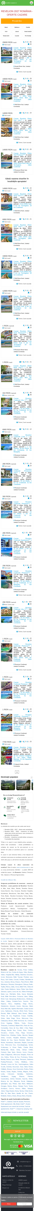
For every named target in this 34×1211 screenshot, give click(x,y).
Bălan (24, 1088)
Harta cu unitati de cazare (7, 1181)
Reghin (24, 1042)
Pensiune (27, 1101)
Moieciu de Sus (6, 972)
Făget (31, 1028)
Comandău (4, 1028)
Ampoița (28, 1096)
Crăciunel (11, 1074)
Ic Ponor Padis (16, 1047)
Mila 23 (3, 1093)
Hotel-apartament (6, 1104)
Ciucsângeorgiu (22, 1045)
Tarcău (22, 1091)
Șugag (14, 1076)
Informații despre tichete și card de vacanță (15, 1112)
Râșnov (21, 1076)
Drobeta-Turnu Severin (20, 1001)
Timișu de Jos (6, 1016)
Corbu (17, 1062)
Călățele (3, 1069)
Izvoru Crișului (28, 1052)
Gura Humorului (18, 1069)
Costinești (11, 1025)
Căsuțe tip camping (22, 1109)
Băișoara (17, 1081)
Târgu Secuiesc (27, 1033)
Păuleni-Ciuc (5, 1035)
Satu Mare (21, 1083)
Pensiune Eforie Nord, (21, 349)
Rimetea (11, 984)
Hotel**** (13, 1109)
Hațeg (8, 1001)
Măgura (25, 1071)
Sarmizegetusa (23, 1064)
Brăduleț (3, 1096)
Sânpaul (30, 1088)
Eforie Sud (4, 999)
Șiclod (31, 1045)
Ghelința (13, 1035)
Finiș (17, 1033)
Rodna (26, 1069)
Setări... (3, 1200)
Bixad (12, 1050)
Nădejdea (30, 1081)
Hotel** (22, 1104)
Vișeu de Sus (14, 1028)
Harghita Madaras (19, 1037)
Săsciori (24, 1035)
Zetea (3, 1018)
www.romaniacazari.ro (24, 867)
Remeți (3, 1013)
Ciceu (17, 987)
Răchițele (13, 994)
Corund (16, 979)
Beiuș (15, 1086)
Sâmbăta (20, 1074)
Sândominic (4, 1006)
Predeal (26, 977)
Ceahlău (30, 1016)
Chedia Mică (28, 1047)
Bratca (10, 1086)
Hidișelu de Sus (6, 1040)
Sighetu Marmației (17, 1008)
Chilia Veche (29, 1091)
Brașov (17, 982)
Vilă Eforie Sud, (19, 104)
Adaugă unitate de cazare (23, 1184)
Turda (23, 1023)
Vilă (14, 1104)
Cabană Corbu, (19, 764)
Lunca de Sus (12, 1064)
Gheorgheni (18, 984)
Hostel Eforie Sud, (20, 66)
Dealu (14, 1096)
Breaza (9, 1069)
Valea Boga (10, 1018)
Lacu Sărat (15, 1059)
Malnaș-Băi (4, 1050)
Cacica (11, 1088)
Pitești (15, 1083)
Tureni (31, 1086)
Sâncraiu (25, 1006)
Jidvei (3, 1091)
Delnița (19, 1071)
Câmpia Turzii (22, 1086)
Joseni (18, 1006)
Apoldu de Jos (22, 1093)
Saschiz (24, 1079)
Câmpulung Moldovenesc (17, 999)
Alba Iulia (7, 1008)
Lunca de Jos (16, 991)
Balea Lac (4, 994)
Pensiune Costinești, (20, 417)
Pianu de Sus (28, 1025)
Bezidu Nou (11, 1030)
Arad (2, 996)
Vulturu (9, 1096)
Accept (24, 1204)
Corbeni (30, 1020)
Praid (25, 970)
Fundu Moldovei (10, 989)
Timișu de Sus (15, 1057)
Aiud (2, 1008)
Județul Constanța (19, 172)
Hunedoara (9, 1042)
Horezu (17, 1088)
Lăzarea (7, 982)
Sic (26, 1020)
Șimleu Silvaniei (15, 1079)
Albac (3, 1001)
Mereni (19, 1052)
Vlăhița (17, 974)
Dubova (30, 1037)
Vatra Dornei (22, 1013)
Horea (17, 1091)
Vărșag (3, 1030)
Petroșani (23, 1059)
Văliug (31, 996)
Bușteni (30, 972)
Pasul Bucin (25, 982)
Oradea (21, 979)
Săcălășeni (4, 1076)
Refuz (9, 1204)
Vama (18, 989)
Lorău (3, 1074)
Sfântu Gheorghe (27, 991)
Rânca (8, 987)
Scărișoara (4, 1047)
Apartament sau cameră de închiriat (12, 1106)
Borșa (13, 982)
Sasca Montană (27, 994)
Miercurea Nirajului (20, 1054)
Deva (18, 1018)
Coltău (19, 1035)
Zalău (12, 987)
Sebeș (6, 1057)
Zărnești (3, 991)
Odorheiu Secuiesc (26, 974)
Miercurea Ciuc (27, 1018)
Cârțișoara (4, 1020)
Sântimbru (29, 1074)
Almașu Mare (21, 1096)
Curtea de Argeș (17, 972)
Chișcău (16, 1011)
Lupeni (9, 991)
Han (31, 1109)
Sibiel (31, 1006)
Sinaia (8, 1071)
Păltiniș (16, 1023)
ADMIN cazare (22, 1180)
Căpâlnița (17, 1004)
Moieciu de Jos (6, 1081)
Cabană (9, 1101)
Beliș (18, 994)
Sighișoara (8, 1011)
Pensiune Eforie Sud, (20, 170)
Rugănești (16, 1016)
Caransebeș (5, 1079)
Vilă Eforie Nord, (19, 211)
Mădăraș (24, 1062)
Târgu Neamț (9, 1091)
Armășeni (4, 1088)
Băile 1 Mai (24, 1028)
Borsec (11, 1020)
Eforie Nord (23, 1011)
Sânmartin (17, 1042)
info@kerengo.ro (25, 1161)
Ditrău (31, 1079)
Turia (21, 1067)
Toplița (3, 987)
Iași (10, 1083)
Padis (31, 984)
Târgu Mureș (28, 1004)
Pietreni (30, 1076)
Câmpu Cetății (27, 1050)
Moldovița (29, 999)
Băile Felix (23, 987)
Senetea (9, 1067)
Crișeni (11, 1033)
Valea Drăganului (6, 1054)
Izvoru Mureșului (6, 977)
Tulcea (30, 1011)
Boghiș (14, 1071)
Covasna (20, 996)
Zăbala (30, 1013)
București (16, 1067)
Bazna (8, 1059)
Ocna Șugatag (6, 1023)
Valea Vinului (28, 1067)
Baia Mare (11, 1093)
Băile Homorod (19, 1020)
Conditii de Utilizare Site (8, 880)
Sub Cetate (9, 979)
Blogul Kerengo (7, 1185)
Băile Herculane (10, 996)
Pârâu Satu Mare (27, 989)
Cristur (19, 1030)
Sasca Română (19, 1040)
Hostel (28, 1104)
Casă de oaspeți (18, 1101)
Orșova (30, 1023)
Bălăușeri (30, 1083)
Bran (24, 1030)
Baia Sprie (11, 1052)
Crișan (23, 1016)
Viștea (31, 1057)
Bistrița (3, 1059)
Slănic (3, 974)
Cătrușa (25, 984)
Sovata (19, 970)
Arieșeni (12, 1006)
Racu (10, 1004)
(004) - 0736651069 (25, 1166)
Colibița (30, 970)
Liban (25, 996)
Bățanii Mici (19, 1025)
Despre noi (5, 1188)
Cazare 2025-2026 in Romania (10, 938)
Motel (18, 1104)
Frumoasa (24, 1057)
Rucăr (23, 1081)
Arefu (31, 1071)
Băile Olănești (12, 1013)
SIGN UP (17, 1131)
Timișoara (4, 1025)
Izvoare (9, 1037)
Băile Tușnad (18, 977)
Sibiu (25, 972)
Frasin (31, 1093)
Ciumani (3, 1052)
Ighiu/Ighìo (4, 1083)
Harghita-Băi (10, 974)
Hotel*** (3, 1101)
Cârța (18, 1050)
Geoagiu (3, 1086)
